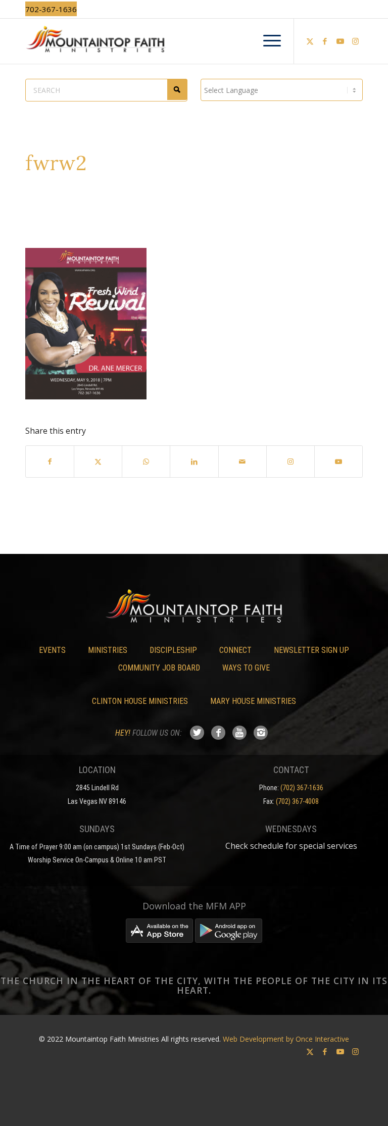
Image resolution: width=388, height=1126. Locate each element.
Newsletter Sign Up (311, 650)
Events (52, 650)
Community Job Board (159, 668)
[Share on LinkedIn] (194, 461)
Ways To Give (246, 668)
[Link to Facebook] (324, 40)
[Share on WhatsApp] (146, 461)
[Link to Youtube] (340, 40)
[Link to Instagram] (355, 40)
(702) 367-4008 (297, 801)
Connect (235, 650)
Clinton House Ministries (140, 701)
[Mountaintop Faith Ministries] (194, 41)
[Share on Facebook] (50, 461)
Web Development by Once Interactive (286, 1039)
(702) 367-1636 (301, 788)
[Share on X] (98, 461)
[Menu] (267, 41)
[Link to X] (309, 40)
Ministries (107, 650)
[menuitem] (267, 41)
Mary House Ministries (253, 701)
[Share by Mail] (242, 461)
